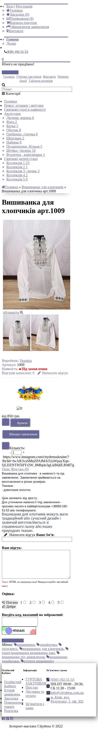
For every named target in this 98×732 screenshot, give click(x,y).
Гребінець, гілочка (22, 134)
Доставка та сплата (35, 694)
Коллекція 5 (17, 179)
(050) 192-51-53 (17, 52)
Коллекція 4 (17, 175)
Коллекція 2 (17, 167)
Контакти (15, 31)
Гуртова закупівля (28, 76)
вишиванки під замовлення (23, 657)
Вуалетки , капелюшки (25, 155)
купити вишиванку (39, 661)
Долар (11, 43)
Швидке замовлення (23, 434)
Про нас (32, 687)
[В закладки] (6, 422)
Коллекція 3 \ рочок (22, 171)
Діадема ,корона (20, 118)
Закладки (11, 698)
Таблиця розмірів (41, 80)
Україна (26, 361)
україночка (48, 645)
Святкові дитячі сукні (21, 159)
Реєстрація (24, 6)
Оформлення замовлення (29, 27)
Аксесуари (12, 114)
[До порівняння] (6, 446)
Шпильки (15, 138)
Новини (63, 76)
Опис (6, 469)
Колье (12, 126)
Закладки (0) (19, 14)
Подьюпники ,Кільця (24, 146)
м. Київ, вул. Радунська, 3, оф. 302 (67, 699)
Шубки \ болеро (21, 150)
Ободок (13, 130)
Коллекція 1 (17, 163)
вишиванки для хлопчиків (43, 649)
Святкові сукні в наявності (25, 109)
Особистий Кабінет (12, 684)
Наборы (13, 142)
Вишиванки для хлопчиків (42, 187)
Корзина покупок (23, 23)
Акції (23, 80)
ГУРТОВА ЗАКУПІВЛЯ (36, 681)
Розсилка (11, 711)
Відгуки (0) (20, 469)
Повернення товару (13, 705)
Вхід (9, 6)
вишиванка (26, 645)
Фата (11, 122)
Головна (16, 10)
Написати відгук (55, 373)
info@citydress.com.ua (67, 693)
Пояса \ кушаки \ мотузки (24, 105)
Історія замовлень (12, 692)
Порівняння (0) (22, 19)
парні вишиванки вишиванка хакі (28, 653)
